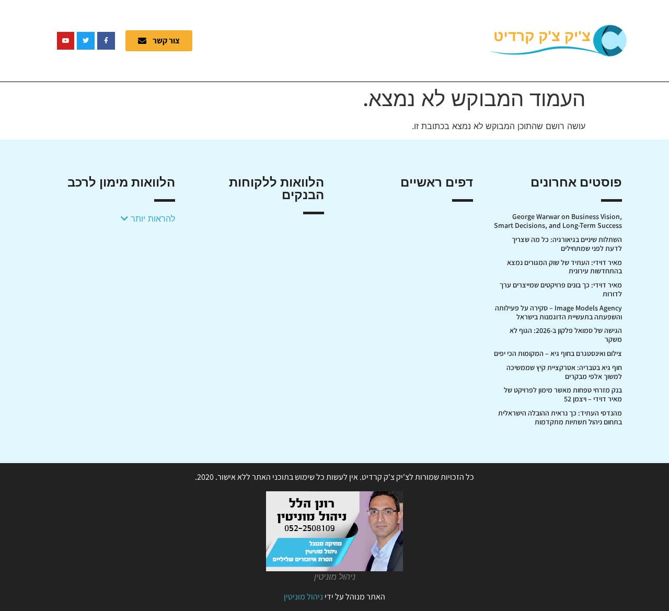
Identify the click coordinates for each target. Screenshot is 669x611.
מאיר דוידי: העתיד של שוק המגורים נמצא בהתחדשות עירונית (564, 267)
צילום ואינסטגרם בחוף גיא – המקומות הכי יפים (558, 353)
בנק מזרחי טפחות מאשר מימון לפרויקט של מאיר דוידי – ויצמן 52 (563, 394)
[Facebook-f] (106, 41)
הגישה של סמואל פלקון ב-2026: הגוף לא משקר (566, 335)
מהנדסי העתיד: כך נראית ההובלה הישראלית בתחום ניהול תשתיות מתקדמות (560, 417)
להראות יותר (151, 218)
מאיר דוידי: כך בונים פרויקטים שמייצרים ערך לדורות (561, 289)
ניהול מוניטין (303, 596)
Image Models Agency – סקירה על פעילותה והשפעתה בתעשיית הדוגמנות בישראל (558, 312)
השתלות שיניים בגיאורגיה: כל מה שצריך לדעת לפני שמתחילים (567, 244)
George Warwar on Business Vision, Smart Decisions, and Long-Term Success (558, 221)
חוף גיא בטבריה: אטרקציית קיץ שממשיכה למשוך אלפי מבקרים (564, 372)
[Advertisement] (347, 39)
